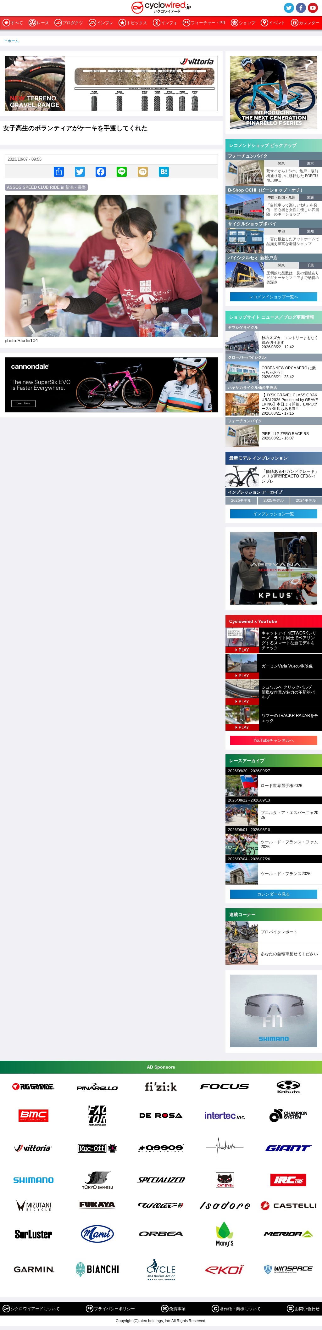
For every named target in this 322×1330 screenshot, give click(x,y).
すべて (17, 22)
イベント (277, 22)
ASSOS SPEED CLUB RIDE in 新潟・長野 (46, 187)
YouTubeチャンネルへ (273, 740)
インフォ (169, 22)
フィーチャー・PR (208, 22)
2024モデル (306, 500)
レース (43, 22)
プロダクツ (73, 22)
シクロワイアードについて (35, 1308)
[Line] (121, 171)
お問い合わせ (307, 1308)
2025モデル (274, 500)
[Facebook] (100, 171)
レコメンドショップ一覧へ (273, 296)
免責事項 (177, 1308)
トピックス (137, 22)
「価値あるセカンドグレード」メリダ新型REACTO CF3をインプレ (290, 476)
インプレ (105, 22)
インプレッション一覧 (273, 513)
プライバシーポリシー (114, 1308)
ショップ (247, 22)
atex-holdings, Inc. (155, 1321)
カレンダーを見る (273, 894)
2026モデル (241, 500)
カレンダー (309, 22)
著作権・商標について (240, 1308)
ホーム (13, 41)
